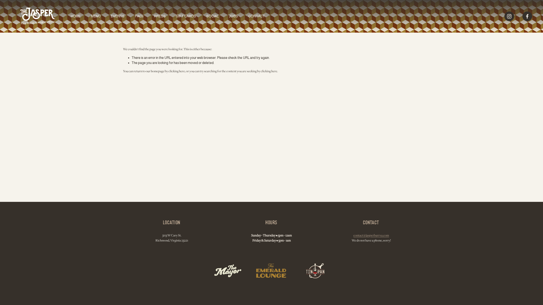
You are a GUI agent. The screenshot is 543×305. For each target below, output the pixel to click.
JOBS (233, 16)
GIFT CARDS (186, 16)
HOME (76, 16)
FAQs (139, 16)
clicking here (176, 71)
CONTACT (256, 16)
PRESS (160, 16)
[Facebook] (527, 16)
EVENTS (118, 16)
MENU (96, 16)
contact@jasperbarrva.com (371, 235)
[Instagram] (509, 16)
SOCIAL (212, 16)
